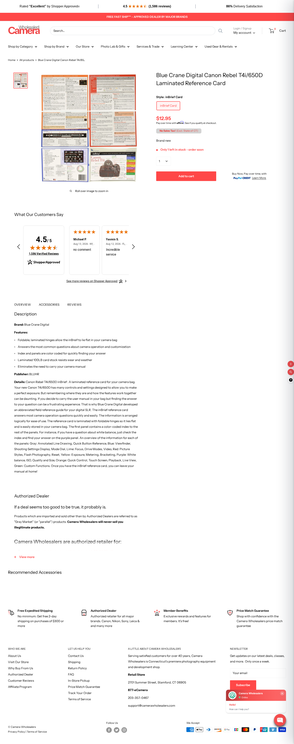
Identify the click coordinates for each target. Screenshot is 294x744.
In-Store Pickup (79, 680)
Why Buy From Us (20, 668)
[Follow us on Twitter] (116, 730)
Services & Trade (148, 46)
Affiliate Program (20, 687)
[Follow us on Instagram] (124, 730)
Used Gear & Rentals (219, 46)
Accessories (49, 304)
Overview (22, 304)
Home (11, 60)
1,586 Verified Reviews (44, 253)
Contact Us (76, 656)
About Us (14, 656)
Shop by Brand (54, 46)
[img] (44, 247)
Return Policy (77, 668)
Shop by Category (20, 46)
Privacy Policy (17, 731)
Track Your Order (80, 693)
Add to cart (186, 176)
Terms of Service (79, 699)
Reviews (74, 304)
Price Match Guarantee (84, 687)
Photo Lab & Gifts (113, 46)
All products (26, 60)
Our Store (82, 46)
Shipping (74, 662)
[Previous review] (18, 247)
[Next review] (133, 247)
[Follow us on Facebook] (109, 730)
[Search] (220, 30)
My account (242, 33)
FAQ (71, 674)
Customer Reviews (21, 680)
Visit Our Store (18, 662)
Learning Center (182, 46)
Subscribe (243, 685)
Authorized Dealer (20, 674)
